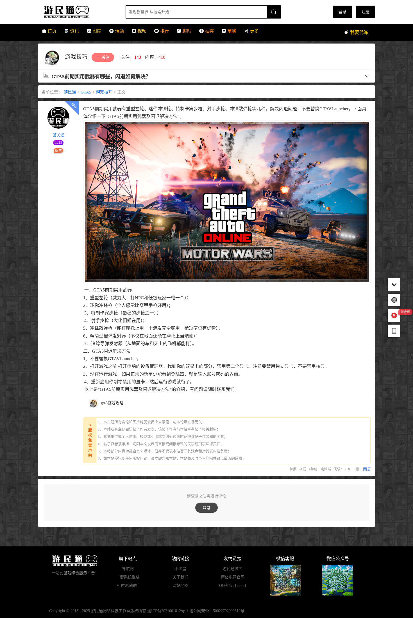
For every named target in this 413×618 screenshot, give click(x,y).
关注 (105, 57)
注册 (365, 12)
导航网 (128, 569)
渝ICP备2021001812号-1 (167, 611)
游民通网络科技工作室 (110, 611)
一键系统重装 (128, 577)
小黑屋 (180, 569)
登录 (342, 12)
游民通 (77, 12)
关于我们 (180, 577)
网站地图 (180, 585)
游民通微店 (232, 569)
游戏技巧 (77, 57)
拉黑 (293, 469)
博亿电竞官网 (232, 577)
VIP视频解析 (128, 585)
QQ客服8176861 (232, 585)
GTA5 (86, 92)
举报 (302, 469)
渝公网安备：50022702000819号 (216, 611)
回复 (367, 469)
